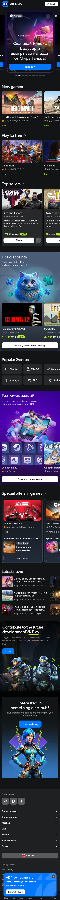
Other (5, 846)
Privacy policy (7, 870)
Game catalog (9, 811)
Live (4, 828)
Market (6, 822)
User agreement (8, 865)
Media (5, 834)
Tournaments (9, 840)
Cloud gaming (9, 816)
